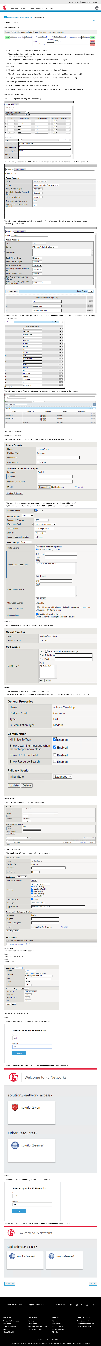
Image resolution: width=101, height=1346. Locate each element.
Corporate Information (11, 1321)
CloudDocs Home (12, 17)
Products (14, 9)
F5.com (70, 2)
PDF (94, 21)
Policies (23, 1343)
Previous (10, 1284)
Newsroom (7, 1324)
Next (92, 1284)
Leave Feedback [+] (84, 1326)
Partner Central (58, 1329)
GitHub (77, 2)
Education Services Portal (37, 1326)
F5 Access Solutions (26, 17)
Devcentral (85, 2)
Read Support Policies (85, 1321)
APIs (23, 9)
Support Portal (57, 1326)
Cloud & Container (35, 9)
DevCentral (56, 1324)
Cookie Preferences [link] (83, 1343)
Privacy (30, 1343)
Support (94, 2)
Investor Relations (9, 1326)
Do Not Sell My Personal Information (62, 1343)
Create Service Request (85, 1324)
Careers (6, 1329)
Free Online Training (35, 1329)
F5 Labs (55, 1332)
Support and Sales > (36, 1305)
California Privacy (40, 1343)
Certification (32, 1324)
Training (31, 1321)
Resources (51, 9)
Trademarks (15, 1343)
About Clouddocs (9, 1332)
